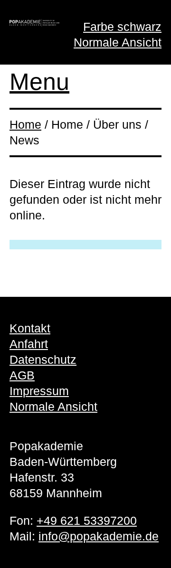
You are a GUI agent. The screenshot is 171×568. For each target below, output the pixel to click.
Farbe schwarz (122, 26)
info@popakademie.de (98, 536)
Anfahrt (29, 343)
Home (25, 124)
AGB (22, 375)
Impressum (39, 391)
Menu (39, 81)
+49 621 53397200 (87, 520)
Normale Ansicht (118, 42)
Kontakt (30, 328)
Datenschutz (43, 359)
